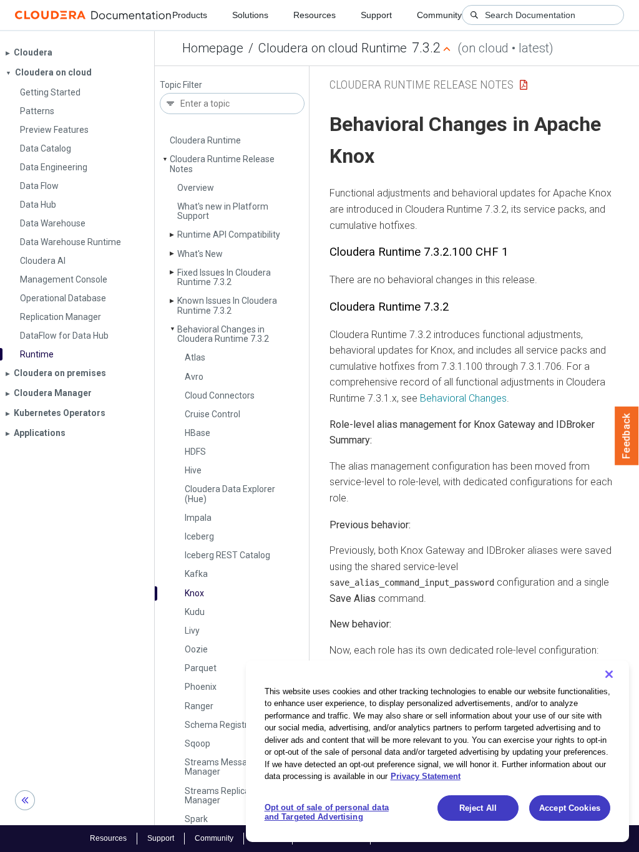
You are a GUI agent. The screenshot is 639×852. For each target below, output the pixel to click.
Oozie (196, 649)
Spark (196, 819)
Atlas (195, 357)
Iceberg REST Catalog (227, 555)
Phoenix (201, 687)
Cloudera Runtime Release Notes (222, 163)
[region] (437, 751)
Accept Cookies (569, 808)
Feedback (627, 436)
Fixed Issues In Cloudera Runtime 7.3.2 (224, 277)
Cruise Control (212, 414)
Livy (192, 631)
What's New (200, 254)
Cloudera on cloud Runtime (332, 48)
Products (189, 15)
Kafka (196, 574)
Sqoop (197, 743)
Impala (198, 518)
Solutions (250, 15)
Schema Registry (218, 725)
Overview (195, 188)
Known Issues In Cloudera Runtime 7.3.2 (227, 305)
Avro (194, 377)
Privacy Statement (426, 776)
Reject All (478, 808)
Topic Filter (181, 85)
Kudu (195, 612)
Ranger (199, 706)
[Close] (609, 674)
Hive (193, 470)
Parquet (201, 668)
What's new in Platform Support (222, 211)
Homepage (212, 48)
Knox (194, 593)
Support (376, 15)
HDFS (195, 452)
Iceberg (199, 536)
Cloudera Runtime (205, 140)
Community (439, 15)
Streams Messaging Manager (224, 767)
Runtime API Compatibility (228, 235)
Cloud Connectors (220, 395)
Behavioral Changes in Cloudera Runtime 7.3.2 (223, 334)
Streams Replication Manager (225, 795)
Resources (314, 15)
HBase (197, 433)
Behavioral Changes (463, 398)
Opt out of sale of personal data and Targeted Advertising (327, 812)
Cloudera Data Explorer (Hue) (230, 493)
